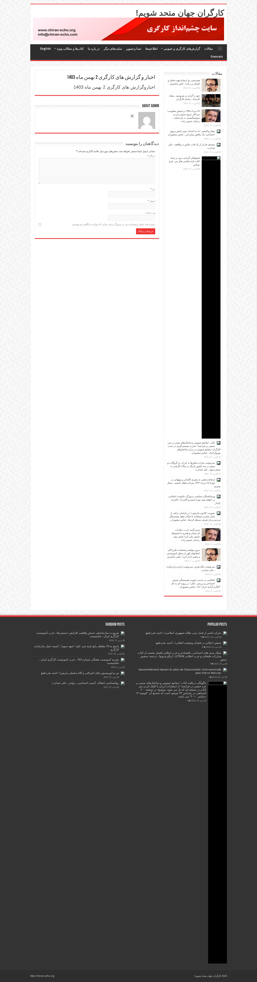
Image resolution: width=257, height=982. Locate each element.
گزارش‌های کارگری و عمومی (181, 48)
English (45, 48)
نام (152, 189)
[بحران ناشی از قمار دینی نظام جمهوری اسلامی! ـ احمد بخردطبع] (225, 633)
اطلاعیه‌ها (151, 48)
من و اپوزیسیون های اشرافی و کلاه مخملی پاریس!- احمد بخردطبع (80, 673)
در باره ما (94, 48)
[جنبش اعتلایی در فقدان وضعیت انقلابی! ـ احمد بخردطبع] (225, 643)
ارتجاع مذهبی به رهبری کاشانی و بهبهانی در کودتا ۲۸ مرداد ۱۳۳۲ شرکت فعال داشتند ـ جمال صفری (194, 483)
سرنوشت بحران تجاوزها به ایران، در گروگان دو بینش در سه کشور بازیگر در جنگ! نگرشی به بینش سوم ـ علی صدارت (194, 466)
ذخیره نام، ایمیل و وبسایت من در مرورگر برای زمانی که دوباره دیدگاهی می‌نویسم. (113, 224)
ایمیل (151, 201)
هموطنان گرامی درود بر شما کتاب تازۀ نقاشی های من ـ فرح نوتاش (184, 161)
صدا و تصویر (133, 48)
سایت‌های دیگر (113, 48)
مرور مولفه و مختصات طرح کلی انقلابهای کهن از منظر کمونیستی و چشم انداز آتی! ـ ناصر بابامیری (183, 553)
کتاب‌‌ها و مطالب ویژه (70, 48)
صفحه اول (220, 48)
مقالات (208, 48)
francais (217, 56)
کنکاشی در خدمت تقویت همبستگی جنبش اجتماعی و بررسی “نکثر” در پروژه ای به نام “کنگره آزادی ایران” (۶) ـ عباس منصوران (196, 583)
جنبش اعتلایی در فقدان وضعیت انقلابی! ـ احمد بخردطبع (188, 643)
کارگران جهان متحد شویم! (180, 12)
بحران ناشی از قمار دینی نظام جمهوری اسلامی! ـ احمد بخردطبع (183, 633)
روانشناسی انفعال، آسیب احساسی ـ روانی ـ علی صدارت (85, 683)
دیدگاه (151, 156)
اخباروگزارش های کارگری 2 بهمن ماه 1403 (114, 87)
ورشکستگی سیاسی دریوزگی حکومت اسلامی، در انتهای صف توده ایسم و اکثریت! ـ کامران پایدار (194, 499)
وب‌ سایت (150, 212)
